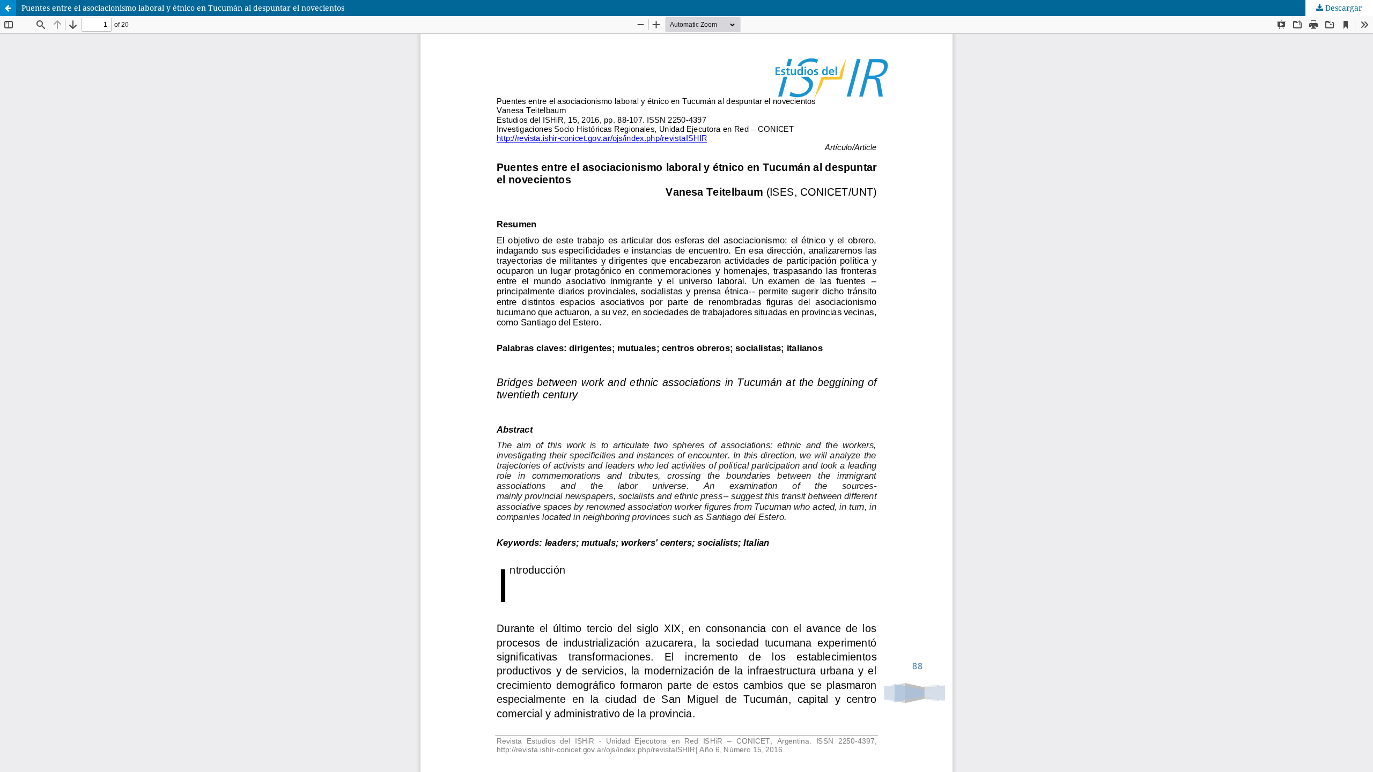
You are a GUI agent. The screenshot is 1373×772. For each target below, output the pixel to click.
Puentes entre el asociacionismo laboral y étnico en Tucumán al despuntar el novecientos (182, 8)
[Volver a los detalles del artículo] (8, 8)
